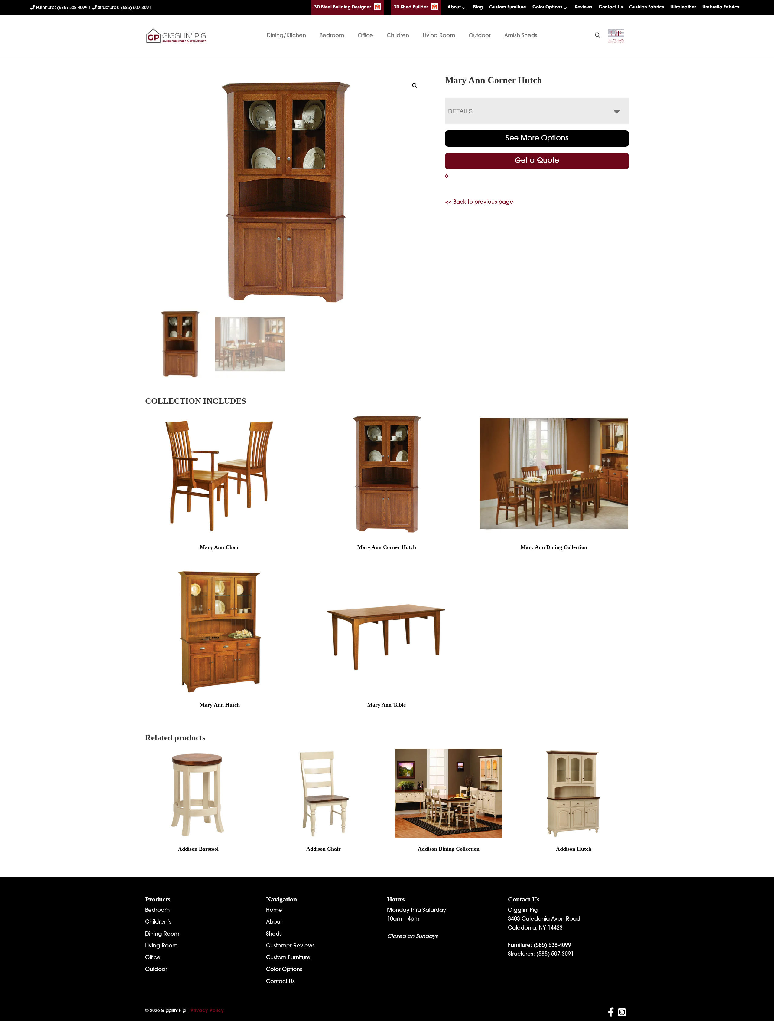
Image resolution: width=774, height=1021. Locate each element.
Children (398, 36)
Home (274, 910)
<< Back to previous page (479, 202)
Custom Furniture (507, 7)
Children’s (158, 922)
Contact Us (611, 7)
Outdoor (480, 36)
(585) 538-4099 (552, 945)
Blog (478, 7)
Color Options (547, 7)
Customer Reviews (290, 946)
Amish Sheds (520, 36)
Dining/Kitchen (286, 36)
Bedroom (332, 36)
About (454, 7)
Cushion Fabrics (646, 7)
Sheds (274, 934)
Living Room (439, 36)
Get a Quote (537, 161)
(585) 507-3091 (555, 954)
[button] (414, 85)
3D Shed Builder (411, 7)
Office (365, 36)
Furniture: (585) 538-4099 (62, 8)
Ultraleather (683, 7)
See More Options (537, 138)
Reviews (583, 7)
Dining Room (162, 934)
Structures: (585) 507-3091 (124, 8)
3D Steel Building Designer (342, 7)
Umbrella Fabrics (720, 7)
